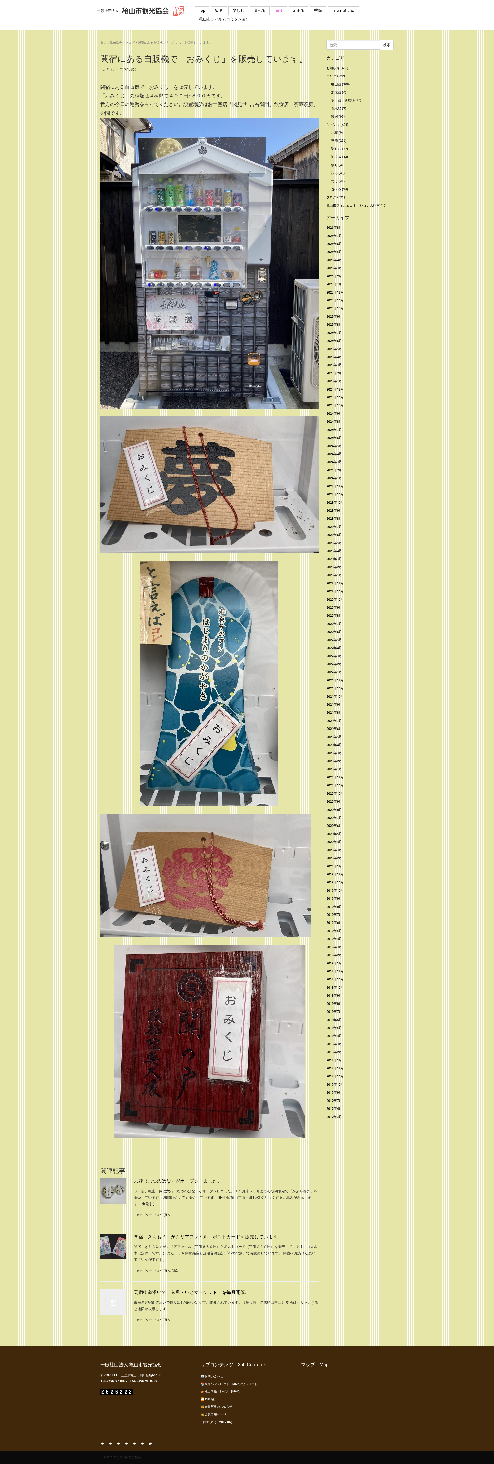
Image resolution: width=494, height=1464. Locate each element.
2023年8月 (334, 518)
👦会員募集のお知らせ (216, 1406)
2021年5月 (334, 737)
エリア (331, 76)
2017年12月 (335, 1068)
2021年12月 (335, 680)
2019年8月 (334, 907)
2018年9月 (334, 995)
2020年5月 (334, 834)
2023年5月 (334, 543)
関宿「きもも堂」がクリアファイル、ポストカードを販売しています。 (208, 1236)
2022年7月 (334, 624)
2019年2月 (334, 955)
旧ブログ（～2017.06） (217, 1422)
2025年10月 (335, 308)
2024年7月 (334, 430)
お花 (334, 133)
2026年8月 (334, 227)
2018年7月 (334, 1012)
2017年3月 (334, 1117)
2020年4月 (334, 842)
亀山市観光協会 (111, 43)
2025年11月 (335, 300)
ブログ (130, 43)
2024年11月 (335, 397)
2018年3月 (334, 1044)
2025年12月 (335, 292)
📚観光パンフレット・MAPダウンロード (229, 1384)
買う (279, 10)
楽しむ (238, 10)
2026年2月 (334, 276)
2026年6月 (334, 244)
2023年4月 (334, 551)
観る (219, 10)
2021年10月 (335, 696)
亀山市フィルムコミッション (224, 19)
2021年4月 (334, 745)
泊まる (298, 10)
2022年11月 (335, 591)
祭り (334, 165)
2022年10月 (335, 599)
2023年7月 (334, 527)
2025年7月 (334, 333)
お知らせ (333, 68)
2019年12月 (335, 874)
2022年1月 (334, 672)
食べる (260, 10)
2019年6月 (334, 923)
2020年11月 (335, 785)
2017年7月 (334, 1101)
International (343, 10)
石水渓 (336, 108)
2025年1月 (334, 381)
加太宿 (336, 92)
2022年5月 (334, 640)
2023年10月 (335, 502)
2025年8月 (334, 324)
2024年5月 (334, 446)
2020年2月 (334, 858)
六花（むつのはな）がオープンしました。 (178, 1181)
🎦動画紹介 (209, 1399)
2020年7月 (334, 818)
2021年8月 (334, 712)
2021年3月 (334, 753)
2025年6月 (334, 341)
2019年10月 (335, 890)
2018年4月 (334, 1036)
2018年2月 (334, 1052)
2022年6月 (334, 632)
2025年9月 (334, 316)
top (202, 10)
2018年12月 (335, 971)
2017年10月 (335, 1084)
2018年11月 (335, 979)
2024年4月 (334, 454)
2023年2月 (334, 567)
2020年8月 (334, 810)
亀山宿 (336, 84)
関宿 (175, 1271)
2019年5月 (334, 931)
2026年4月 (334, 260)
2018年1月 (334, 1060)
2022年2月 (334, 664)
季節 (318, 10)
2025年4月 (334, 357)
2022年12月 (335, 583)
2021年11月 (335, 688)
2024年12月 (335, 389)
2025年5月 (334, 349)
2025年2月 (334, 373)
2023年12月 (335, 486)
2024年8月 (334, 421)
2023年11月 (335, 494)
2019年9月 (334, 898)
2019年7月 (334, 915)
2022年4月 (334, 648)
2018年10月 (335, 987)
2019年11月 (335, 882)
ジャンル (333, 125)
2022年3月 (334, 656)
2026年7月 (334, 236)
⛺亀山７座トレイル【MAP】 (221, 1391)
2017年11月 (335, 1076)
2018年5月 (334, 1028)
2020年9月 (334, 801)
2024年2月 (334, 470)
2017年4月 (334, 1109)
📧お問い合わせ (212, 1376)
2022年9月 (334, 607)
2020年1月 (334, 866)
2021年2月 (334, 761)
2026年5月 (334, 252)
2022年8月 (334, 615)
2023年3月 (334, 559)
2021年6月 (334, 729)
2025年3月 (334, 365)
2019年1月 (334, 963)
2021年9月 (334, 704)
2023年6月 (334, 535)
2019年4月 (334, 939)
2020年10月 (335, 793)
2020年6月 (334, 826)
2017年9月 (334, 1092)
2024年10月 (335, 405)
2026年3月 (334, 268)
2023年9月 (334, 510)
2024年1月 (334, 478)
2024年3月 (334, 462)
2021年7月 (334, 721)
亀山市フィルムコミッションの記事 (353, 205)
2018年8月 (334, 1004)
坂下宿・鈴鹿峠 (343, 100)
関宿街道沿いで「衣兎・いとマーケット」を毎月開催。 (192, 1292)
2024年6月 (334, 438)
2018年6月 (334, 1020)
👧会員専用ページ (213, 1414)
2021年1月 (334, 769)
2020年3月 (334, 850)
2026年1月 (334, 284)
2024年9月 (334, 413)
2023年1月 (334, 575)
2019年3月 (334, 947)
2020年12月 (335, 777)
